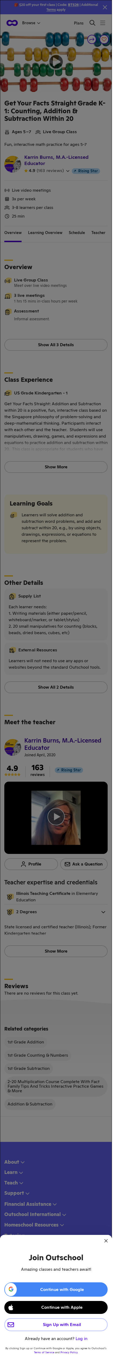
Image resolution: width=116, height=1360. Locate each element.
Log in (81, 1338)
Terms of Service (44, 1352)
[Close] (106, 1241)
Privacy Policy (68, 1352)
